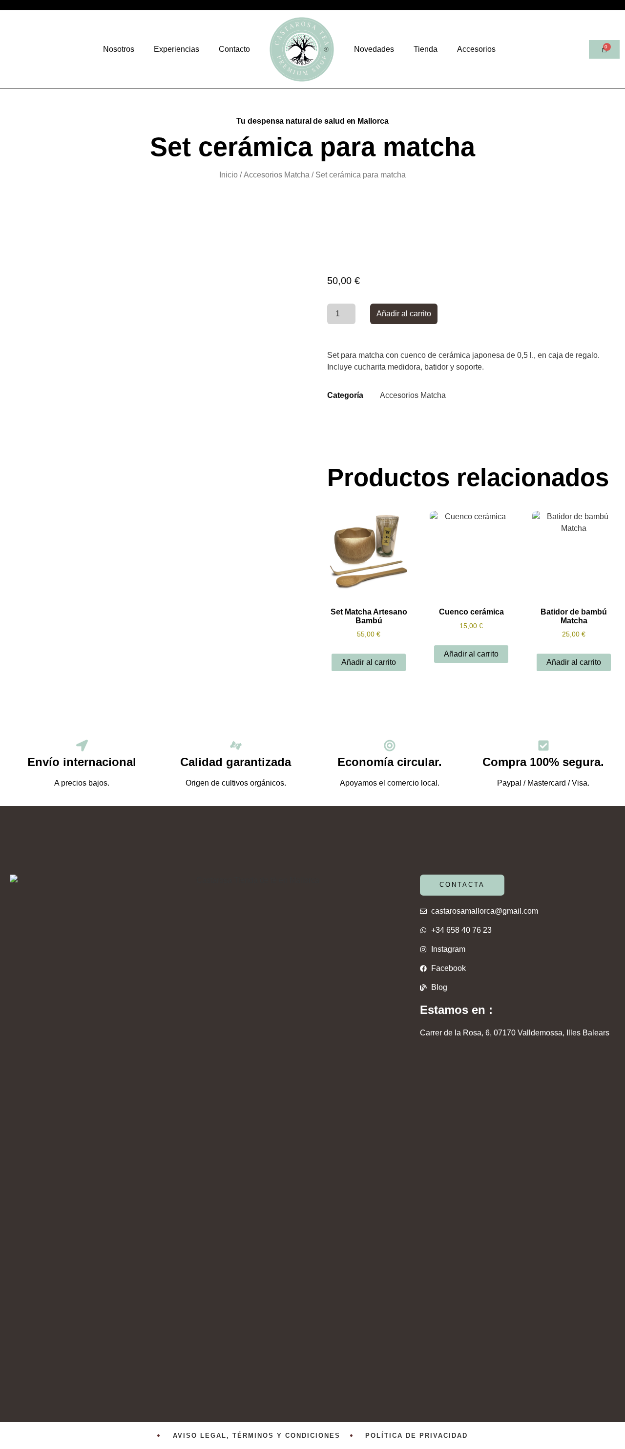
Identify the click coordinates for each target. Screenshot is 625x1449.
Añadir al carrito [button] (368, 662)
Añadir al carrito (403, 313)
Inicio (228, 175)
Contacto (234, 49)
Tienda (426, 49)
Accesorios (476, 49)
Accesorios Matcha (277, 175)
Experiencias (176, 49)
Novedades (374, 49)
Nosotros (118, 49)
